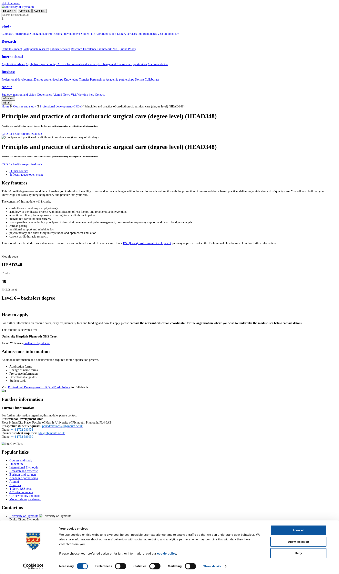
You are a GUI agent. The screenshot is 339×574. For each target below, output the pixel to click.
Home (5, 106)
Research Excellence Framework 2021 (95, 49)
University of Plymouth (23, 516)
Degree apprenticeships (48, 79)
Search (9, 10)
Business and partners (22, 474)
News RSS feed (20, 488)
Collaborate (152, 79)
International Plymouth (23, 467)
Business (8, 72)
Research (9, 41)
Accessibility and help (24, 495)
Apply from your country (41, 64)
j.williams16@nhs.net (36, 343)
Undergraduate (21, 33)
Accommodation (106, 33)
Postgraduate (39, 33)
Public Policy (127, 49)
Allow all (298, 530)
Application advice (13, 64)
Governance (44, 94)
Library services (127, 33)
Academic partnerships (120, 79)
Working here (85, 94)
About (7, 87)
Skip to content (11, 3)
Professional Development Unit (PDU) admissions (39, 387)
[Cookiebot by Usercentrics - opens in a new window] (33, 566)
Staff (6, 102)
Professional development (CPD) (60, 106)
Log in (39, 10)
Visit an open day (168, 33)
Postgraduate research (36, 49)
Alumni (57, 94)
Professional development (64, 33)
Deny (298, 553)
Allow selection (298, 541)
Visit (74, 94)
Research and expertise (23, 471)
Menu (24, 10)
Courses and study (24, 106)
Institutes (7, 49)
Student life (88, 33)
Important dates (147, 33)
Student (8, 98)
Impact (17, 49)
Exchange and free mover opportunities (122, 64)
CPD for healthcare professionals (22, 133)
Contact (100, 94)
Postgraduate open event (26, 174)
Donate (139, 79)
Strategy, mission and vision (19, 94)
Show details (212, 566)
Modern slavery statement (25, 499)
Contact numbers (21, 492)
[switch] (120, 566)
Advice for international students (77, 64)
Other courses (18, 171)
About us (15, 485)
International (12, 57)
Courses (7, 33)
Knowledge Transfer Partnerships (84, 79)
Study (6, 26)
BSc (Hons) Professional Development (147, 243)
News (66, 94)
